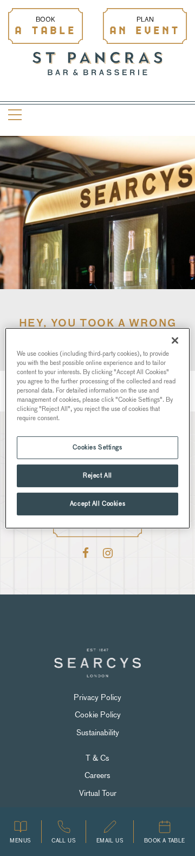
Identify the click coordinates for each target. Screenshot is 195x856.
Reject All (97, 475)
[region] (97, 427)
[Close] (175, 340)
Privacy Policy (97, 697)
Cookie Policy (98, 714)
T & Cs (97, 758)
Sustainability (97, 732)
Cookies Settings (97, 447)
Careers (97, 775)
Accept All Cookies (97, 503)
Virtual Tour (97, 793)
